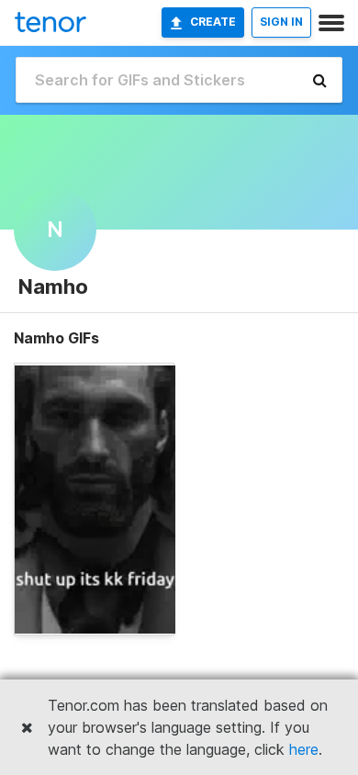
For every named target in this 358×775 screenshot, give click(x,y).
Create (213, 21)
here (304, 749)
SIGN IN (281, 21)
